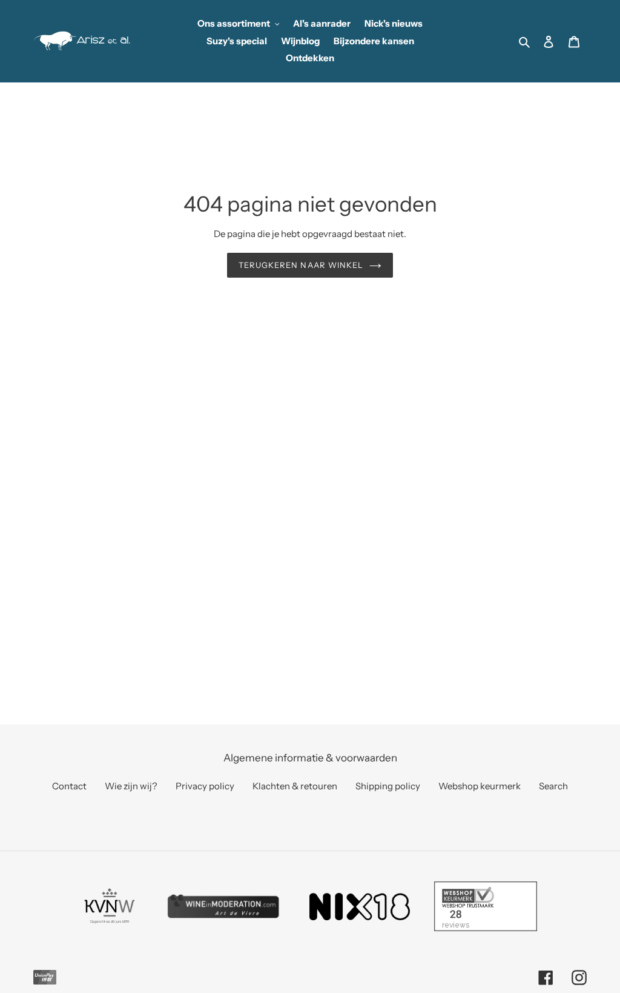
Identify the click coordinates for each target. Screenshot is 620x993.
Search (553, 786)
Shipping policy (387, 786)
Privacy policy (205, 786)
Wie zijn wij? (131, 786)
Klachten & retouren (294, 786)
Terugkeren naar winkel (301, 265)
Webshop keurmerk (479, 786)
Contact (69, 786)
